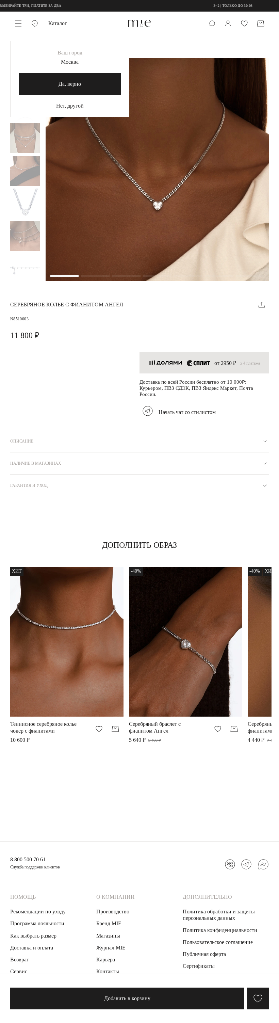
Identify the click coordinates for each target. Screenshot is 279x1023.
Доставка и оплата (31, 947)
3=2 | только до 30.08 (213, 5)
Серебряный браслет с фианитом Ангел (155, 727)
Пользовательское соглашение (218, 942)
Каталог (57, 23)
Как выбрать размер (33, 936)
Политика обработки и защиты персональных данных (219, 915)
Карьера (105, 959)
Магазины (108, 936)
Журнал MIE (111, 947)
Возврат (19, 959)
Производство (112, 911)
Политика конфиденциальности (220, 930)
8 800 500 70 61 (28, 859)
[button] (64, 276)
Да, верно (70, 84)
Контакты (107, 971)
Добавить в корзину (127, 998)
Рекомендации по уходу (38, 911)
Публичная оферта (204, 954)
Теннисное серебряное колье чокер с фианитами (43, 727)
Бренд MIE (108, 923)
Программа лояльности (37, 923)
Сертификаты (199, 966)
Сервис (18, 971)
